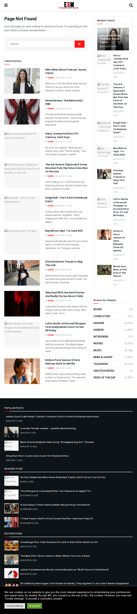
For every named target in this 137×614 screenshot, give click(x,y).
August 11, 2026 (15, 460)
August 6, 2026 (29, 433)
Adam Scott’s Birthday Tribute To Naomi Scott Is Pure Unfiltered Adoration (52, 416)
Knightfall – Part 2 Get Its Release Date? (66, 199)
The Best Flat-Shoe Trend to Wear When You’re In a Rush (55, 556)
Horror (98, 330)
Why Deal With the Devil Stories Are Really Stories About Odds (64, 294)
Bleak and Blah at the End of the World (120, 271)
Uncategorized (103, 371)
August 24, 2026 (29, 574)
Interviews (100, 337)
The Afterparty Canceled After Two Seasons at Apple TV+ (55, 491)
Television (100, 364)
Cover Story (101, 316)
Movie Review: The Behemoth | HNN (64, 102)
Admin (51, 78)
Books (97, 309)
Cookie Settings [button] (15, 606)
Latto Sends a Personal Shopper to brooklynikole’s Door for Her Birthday (65, 327)
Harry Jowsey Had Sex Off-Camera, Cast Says (62, 135)
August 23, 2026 (29, 546)
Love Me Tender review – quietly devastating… (48, 428)
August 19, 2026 (29, 446)
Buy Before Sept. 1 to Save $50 (64, 231)
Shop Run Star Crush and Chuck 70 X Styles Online (37, 456)
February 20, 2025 (30, 523)
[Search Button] (80, 44)
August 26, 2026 (64, 270)
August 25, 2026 (29, 560)
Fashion (98, 323)
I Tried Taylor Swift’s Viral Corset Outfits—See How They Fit (56, 518)
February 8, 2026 (30, 509)
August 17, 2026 (15, 421)
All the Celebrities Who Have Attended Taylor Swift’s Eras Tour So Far (63, 477)
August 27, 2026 (64, 78)
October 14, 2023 (30, 495)
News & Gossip (102, 357)
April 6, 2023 (28, 482)
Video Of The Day (104, 378)
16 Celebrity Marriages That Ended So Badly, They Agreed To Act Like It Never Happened (74, 583)
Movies (98, 343)
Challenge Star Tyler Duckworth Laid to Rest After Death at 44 (59, 542)
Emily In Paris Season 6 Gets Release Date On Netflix (62, 361)
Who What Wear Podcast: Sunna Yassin (65, 71)
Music (97, 350)
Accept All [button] (34, 606)
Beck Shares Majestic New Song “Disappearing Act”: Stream (57, 442)
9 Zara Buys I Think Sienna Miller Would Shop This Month (55, 504)
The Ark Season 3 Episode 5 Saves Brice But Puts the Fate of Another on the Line (66, 168)
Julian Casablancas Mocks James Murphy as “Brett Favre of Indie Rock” (64, 569)
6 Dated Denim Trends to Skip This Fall (64, 263)
